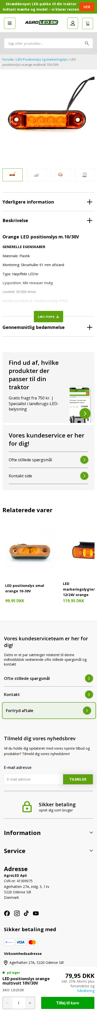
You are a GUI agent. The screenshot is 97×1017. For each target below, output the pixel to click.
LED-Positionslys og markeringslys (42, 59)
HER (87, 6)
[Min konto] (72, 23)
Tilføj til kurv (67, 1003)
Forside (8, 59)
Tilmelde (78, 779)
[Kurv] (87, 23)
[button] (9, 23)
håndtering (86, 990)
